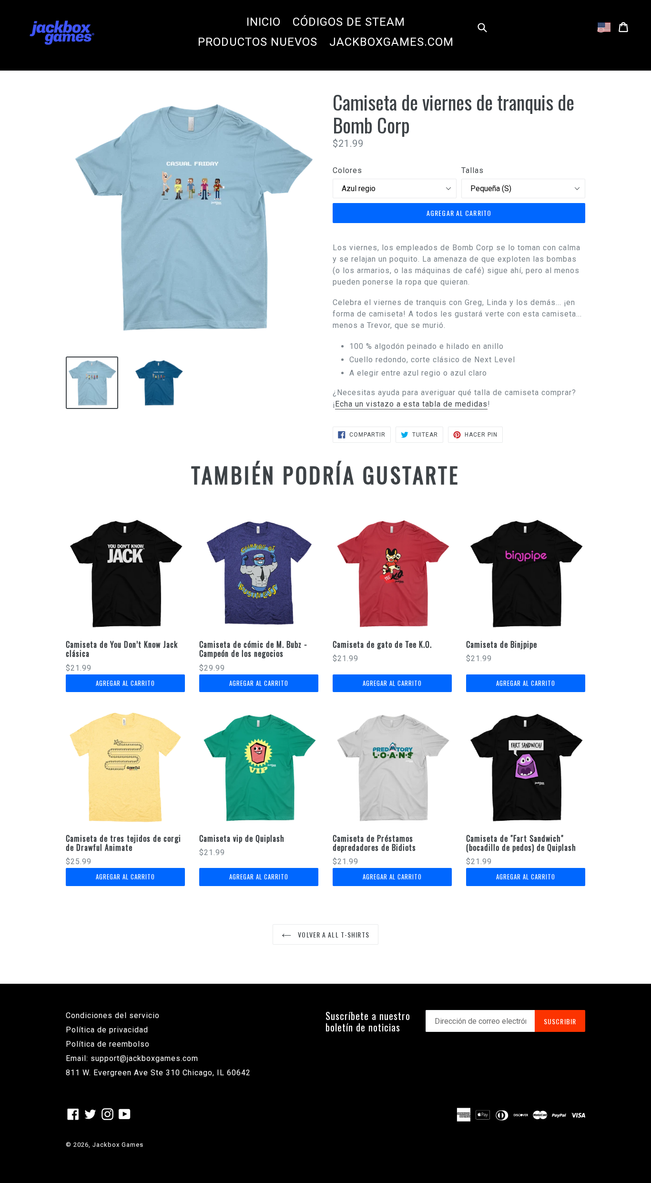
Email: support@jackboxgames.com (132, 1058)
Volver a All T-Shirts (332, 934)
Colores (347, 170)
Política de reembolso (108, 1044)
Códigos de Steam (349, 22)
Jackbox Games (117, 1144)
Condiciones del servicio (113, 1015)
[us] (604, 27)
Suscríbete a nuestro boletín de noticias (368, 1021)
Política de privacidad (107, 1029)
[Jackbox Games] (62, 32)
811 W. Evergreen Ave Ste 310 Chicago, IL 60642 (158, 1072)
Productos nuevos (257, 42)
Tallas (472, 170)
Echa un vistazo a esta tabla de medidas (411, 403)
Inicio (263, 22)
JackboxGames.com (391, 42)
